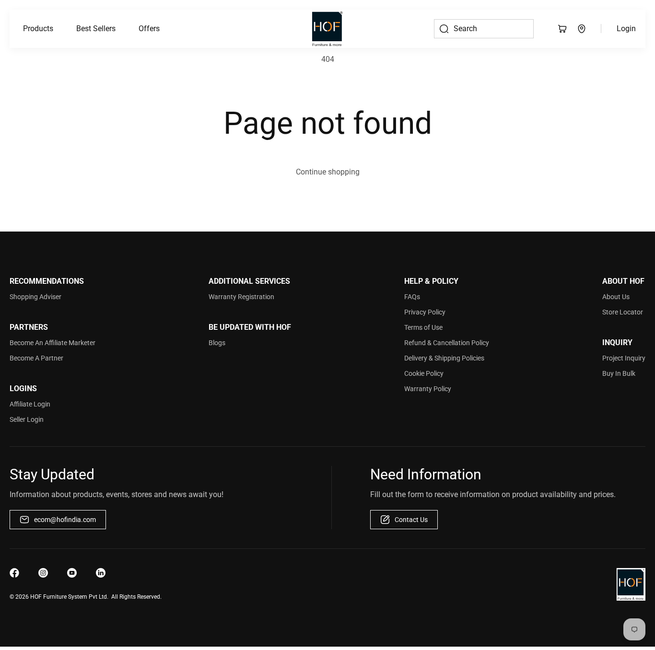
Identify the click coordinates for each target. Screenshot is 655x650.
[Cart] (562, 29)
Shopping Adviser (35, 297)
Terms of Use (423, 327)
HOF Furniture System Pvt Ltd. (69, 596)
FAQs (412, 297)
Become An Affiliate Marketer (52, 343)
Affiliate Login (30, 404)
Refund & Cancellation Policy (446, 343)
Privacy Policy (424, 312)
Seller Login (27, 419)
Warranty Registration (241, 297)
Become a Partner (36, 358)
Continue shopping (328, 171)
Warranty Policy (427, 389)
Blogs (217, 343)
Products (38, 28)
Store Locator (622, 312)
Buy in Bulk (618, 373)
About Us (616, 297)
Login (626, 28)
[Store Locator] (581, 29)
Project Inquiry (623, 358)
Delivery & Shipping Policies (444, 358)
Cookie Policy (424, 373)
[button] (38, 29)
